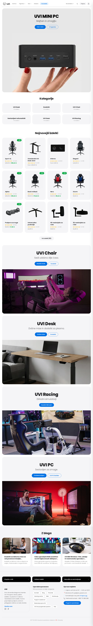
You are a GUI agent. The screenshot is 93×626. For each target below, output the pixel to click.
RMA (47, 596)
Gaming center (38, 596)
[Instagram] (5, 609)
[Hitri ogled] (5, 140)
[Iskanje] (77, 3)
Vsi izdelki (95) (46, 238)
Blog (43, 593)
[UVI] (6, 3)
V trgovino (52, 27)
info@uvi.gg (83, 596)
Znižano (36, 3)
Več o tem (40, 27)
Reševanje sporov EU (40, 603)
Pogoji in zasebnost (39, 599)
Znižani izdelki (46, 579)
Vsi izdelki (44, 3)
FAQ (55, 606)
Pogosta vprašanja (72, 603)
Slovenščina (69, 3)
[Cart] (88, 3)
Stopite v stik (16, 579)
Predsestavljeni (39, 475)
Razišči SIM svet (46, 405)
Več (29, 3)
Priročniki (50, 593)
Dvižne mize (41, 334)
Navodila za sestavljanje (76, 579)
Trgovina (21, 3)
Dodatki (53, 264)
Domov (14, 3)
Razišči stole (41, 264)
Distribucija (55, 596)
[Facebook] (8, 609)
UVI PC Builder (54, 475)
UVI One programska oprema (42, 606)
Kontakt (36, 593)
